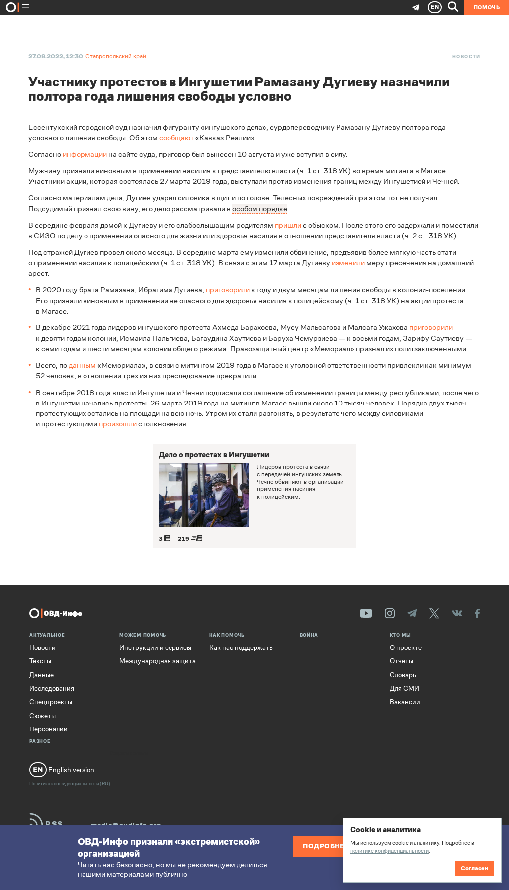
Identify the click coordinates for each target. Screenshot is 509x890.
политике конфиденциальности (389, 850)
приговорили (228, 289)
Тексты (40, 661)
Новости (466, 57)
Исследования (51, 688)
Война (309, 635)
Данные (41, 675)
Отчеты (401, 661)
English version (70, 770)
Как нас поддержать (241, 648)
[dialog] (422, 850)
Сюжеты (42, 716)
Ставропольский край (115, 56)
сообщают (176, 137)
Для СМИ (404, 688)
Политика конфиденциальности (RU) (69, 783)
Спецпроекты (50, 702)
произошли (118, 423)
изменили (348, 262)
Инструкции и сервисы (155, 648)
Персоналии (48, 729)
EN (435, 7)
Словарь (403, 675)
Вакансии (405, 702)
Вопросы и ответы (129, 753)
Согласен (474, 868)
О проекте (406, 648)
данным (82, 365)
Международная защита (157, 661)
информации (85, 154)
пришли (288, 225)
